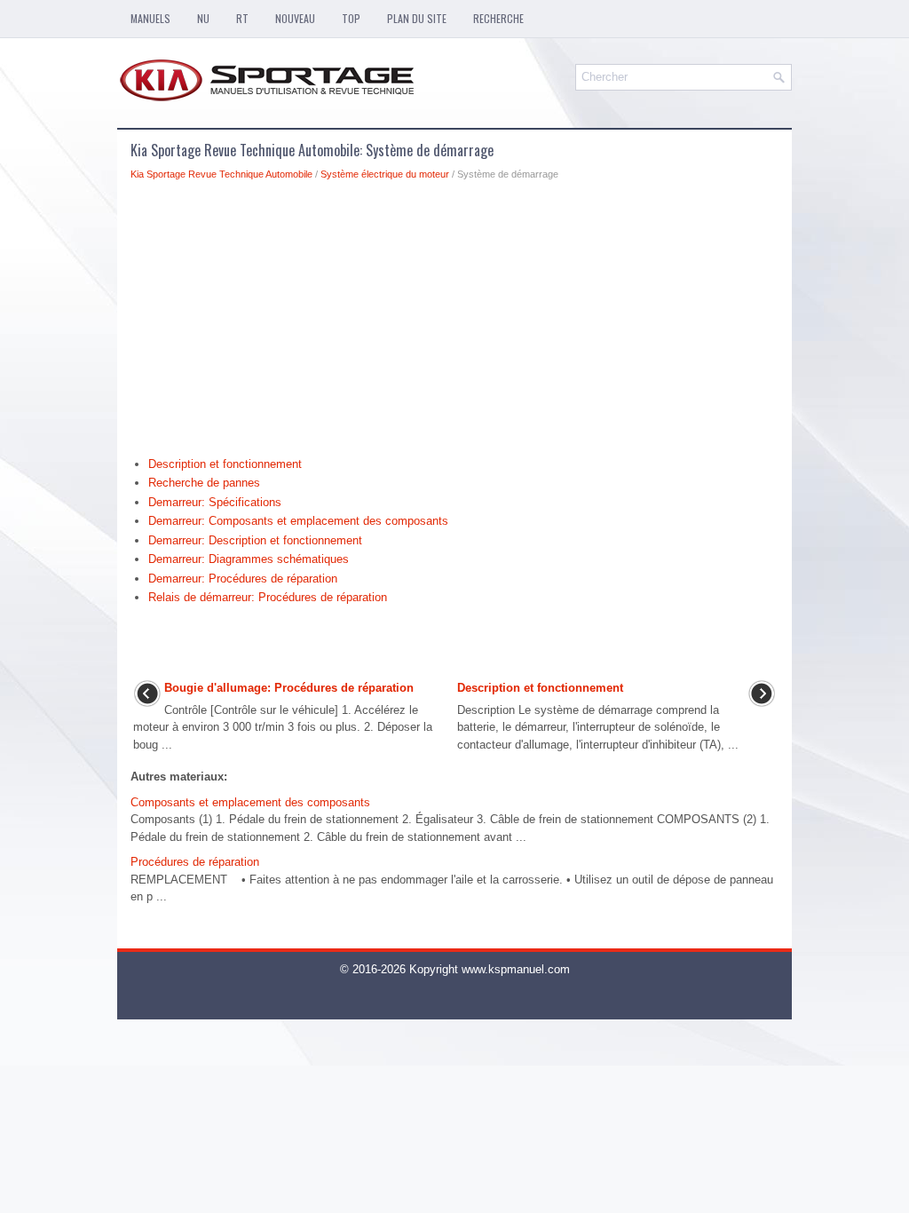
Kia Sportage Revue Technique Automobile (221, 174)
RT (242, 18)
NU (203, 18)
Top (351, 18)
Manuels (150, 18)
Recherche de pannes (204, 482)
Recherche (498, 18)
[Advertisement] (454, 323)
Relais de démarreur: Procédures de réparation (267, 597)
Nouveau (295, 18)
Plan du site (417, 18)
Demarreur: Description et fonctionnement (255, 540)
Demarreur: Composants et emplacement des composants (298, 520)
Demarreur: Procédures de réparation (242, 578)
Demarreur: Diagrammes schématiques (248, 559)
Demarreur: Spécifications (214, 502)
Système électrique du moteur (384, 174)
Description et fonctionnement (225, 464)
